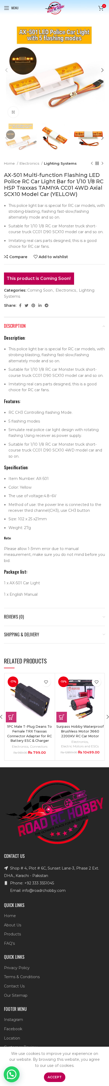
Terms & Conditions (22, 976)
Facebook (13, 1029)
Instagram (13, 1019)
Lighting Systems (60, 163)
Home (10, 163)
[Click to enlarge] (13, 112)
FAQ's (9, 943)
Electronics (30, 163)
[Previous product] (91, 163)
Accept (55, 1077)
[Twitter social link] (26, 305)
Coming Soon (40, 290)
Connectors (38, 746)
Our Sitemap (16, 995)
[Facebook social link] (20, 305)
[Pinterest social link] (33, 305)
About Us (12, 925)
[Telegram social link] (46, 305)
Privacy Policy (17, 967)
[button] (11, 717)
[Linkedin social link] (40, 305)
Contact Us (14, 986)
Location (12, 1038)
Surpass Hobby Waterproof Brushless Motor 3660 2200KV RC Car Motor (80, 731)
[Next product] (102, 163)
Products (12, 934)
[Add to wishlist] (46, 682)
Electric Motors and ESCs (80, 746)
